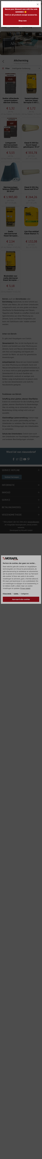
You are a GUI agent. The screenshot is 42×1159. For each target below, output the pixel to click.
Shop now (23, 20)
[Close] (37, 4)
